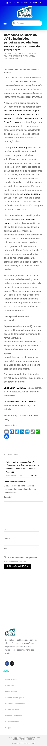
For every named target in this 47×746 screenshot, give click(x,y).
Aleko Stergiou (23, 147)
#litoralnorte (11, 58)
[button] (5, 24)
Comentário (7, 498)
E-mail (7, 539)
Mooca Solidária (32, 194)
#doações (29, 56)
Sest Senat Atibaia (13, 110)
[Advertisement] (23, 599)
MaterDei (29, 118)
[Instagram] (12, 663)
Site (5, 548)
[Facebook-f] (7, 663)
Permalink (32, 475)
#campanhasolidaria (14, 56)
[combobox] (27, 23)
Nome (7, 529)
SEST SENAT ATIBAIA (15, 388)
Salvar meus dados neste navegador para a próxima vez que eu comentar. (21, 559)
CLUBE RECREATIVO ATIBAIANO (20, 401)
